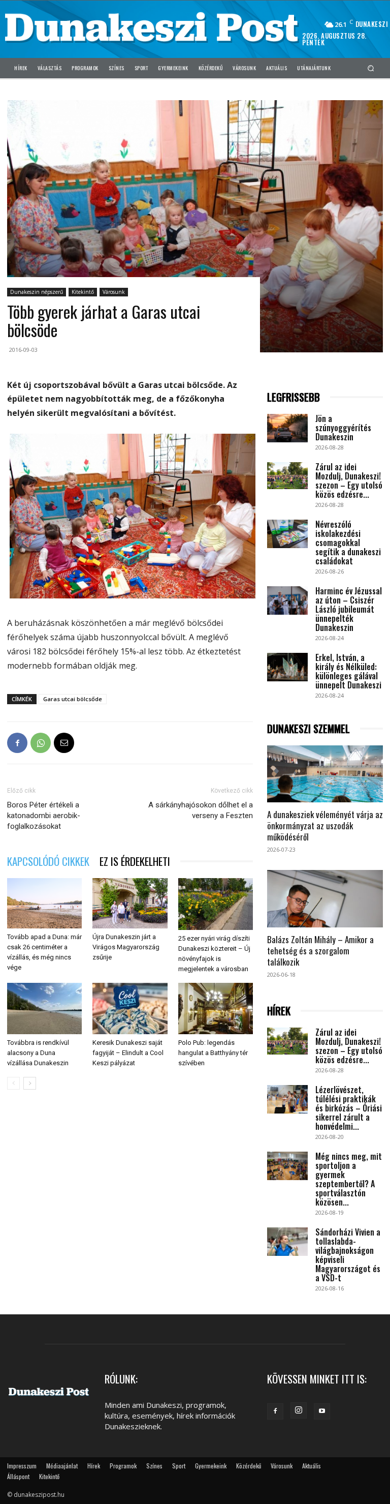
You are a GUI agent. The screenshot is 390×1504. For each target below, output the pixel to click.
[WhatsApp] (40, 743)
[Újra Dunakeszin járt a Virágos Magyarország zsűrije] (129, 903)
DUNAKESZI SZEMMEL (308, 728)
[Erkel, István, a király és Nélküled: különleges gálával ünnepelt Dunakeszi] (287, 667)
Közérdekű (248, 1465)
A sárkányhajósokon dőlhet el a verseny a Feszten (200, 810)
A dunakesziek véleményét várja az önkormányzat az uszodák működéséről (325, 825)
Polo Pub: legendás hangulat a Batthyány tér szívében (213, 1053)
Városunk (114, 291)
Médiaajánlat (62, 1465)
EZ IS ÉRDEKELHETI (135, 861)
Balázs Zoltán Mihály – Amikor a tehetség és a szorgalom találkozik (320, 950)
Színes (154, 1465)
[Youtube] (322, 1411)
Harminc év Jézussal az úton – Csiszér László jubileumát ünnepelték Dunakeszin (348, 609)
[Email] (64, 743)
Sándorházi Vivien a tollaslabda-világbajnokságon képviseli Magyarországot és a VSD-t (347, 1255)
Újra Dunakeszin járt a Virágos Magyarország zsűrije (125, 947)
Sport (178, 1465)
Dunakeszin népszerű (36, 291)
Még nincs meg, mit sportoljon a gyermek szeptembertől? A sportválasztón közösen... (348, 1179)
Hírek (93, 1465)
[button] (371, 68)
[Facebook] (17, 743)
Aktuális (311, 1465)
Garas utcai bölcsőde (72, 699)
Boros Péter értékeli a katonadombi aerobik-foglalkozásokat (43, 815)
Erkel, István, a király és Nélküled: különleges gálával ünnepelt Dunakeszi (348, 671)
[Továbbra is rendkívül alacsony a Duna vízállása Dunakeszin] (44, 1008)
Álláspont (18, 1476)
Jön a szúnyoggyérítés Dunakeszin (343, 427)
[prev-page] (13, 1083)
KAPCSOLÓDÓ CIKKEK (48, 861)
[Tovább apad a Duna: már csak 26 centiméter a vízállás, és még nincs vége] (44, 903)
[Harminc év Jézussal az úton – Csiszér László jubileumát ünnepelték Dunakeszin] (287, 600)
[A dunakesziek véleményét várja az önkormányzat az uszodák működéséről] (325, 774)
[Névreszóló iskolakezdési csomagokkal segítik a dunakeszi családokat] (287, 534)
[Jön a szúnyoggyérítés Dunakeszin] (287, 428)
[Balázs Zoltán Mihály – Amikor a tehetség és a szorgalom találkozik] (325, 898)
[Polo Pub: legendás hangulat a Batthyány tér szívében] (215, 1008)
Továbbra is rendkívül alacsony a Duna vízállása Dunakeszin (38, 1053)
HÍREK (278, 1011)
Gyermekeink (210, 1465)
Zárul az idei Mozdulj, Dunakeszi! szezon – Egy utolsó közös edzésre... (348, 480)
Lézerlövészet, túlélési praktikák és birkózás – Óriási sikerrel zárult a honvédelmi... (348, 1108)
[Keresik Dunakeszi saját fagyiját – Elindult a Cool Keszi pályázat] (129, 1008)
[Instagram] (298, 1410)
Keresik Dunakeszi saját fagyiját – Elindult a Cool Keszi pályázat (128, 1053)
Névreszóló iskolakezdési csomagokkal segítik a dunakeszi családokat (348, 542)
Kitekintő (83, 291)
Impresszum (22, 1465)
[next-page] (29, 1083)
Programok (123, 1465)
